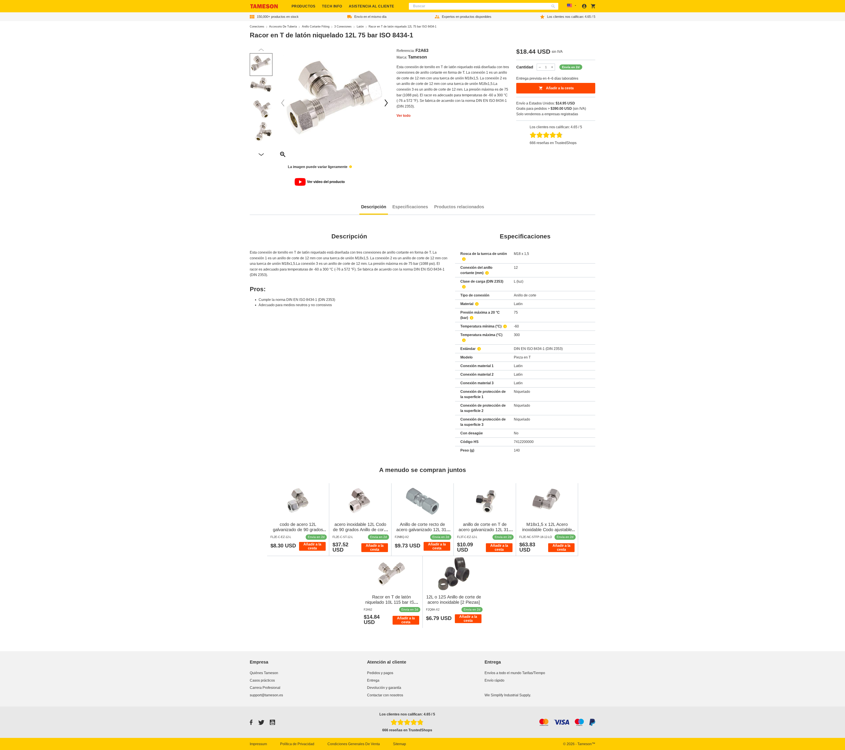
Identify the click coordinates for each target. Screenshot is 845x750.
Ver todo (404, 115)
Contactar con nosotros (385, 695)
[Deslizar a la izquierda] (386, 103)
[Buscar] (554, 6)
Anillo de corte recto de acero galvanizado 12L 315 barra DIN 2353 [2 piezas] (422, 529)
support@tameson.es (266, 695)
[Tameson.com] (264, 6)
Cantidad (524, 67)
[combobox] (483, 6)
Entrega (373, 680)
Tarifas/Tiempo (533, 673)
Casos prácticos (262, 680)
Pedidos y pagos (380, 673)
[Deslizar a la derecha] (282, 103)
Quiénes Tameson (264, 673)
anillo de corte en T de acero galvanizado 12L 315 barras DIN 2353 (485, 529)
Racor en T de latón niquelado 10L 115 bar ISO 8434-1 (391, 602)
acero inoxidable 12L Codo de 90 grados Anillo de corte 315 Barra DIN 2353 (360, 529)
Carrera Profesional (265, 688)
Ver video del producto (326, 182)
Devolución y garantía (384, 688)
